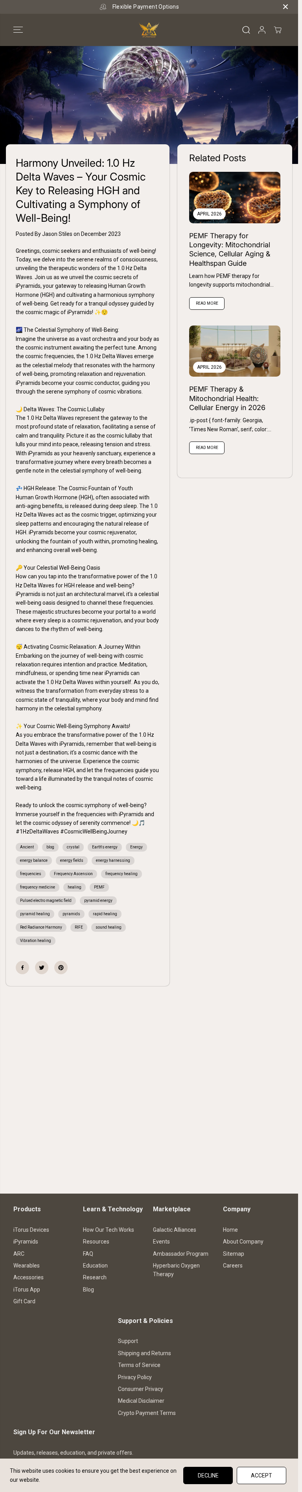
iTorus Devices (31, 1230)
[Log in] (262, 30)
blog (50, 847)
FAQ (88, 1254)
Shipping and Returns (144, 1353)
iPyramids (25, 1241)
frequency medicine (37, 887)
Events (161, 1241)
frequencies (30, 874)
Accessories (28, 1277)
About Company (243, 1241)
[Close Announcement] (285, 6)
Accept (261, 1475)
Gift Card (24, 1301)
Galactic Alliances (174, 1230)
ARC (18, 1254)
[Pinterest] (61, 967)
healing (74, 887)
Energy (136, 847)
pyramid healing (35, 914)
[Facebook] (22, 967)
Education (95, 1265)
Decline (208, 1475)
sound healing (109, 927)
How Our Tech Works (108, 1230)
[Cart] (278, 30)
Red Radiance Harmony (41, 927)
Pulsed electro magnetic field (46, 900)
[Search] (246, 30)
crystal (73, 847)
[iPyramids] (149, 30)
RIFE (79, 927)
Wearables (26, 1265)
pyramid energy (98, 900)
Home (230, 1230)
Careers (233, 1265)
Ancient (27, 847)
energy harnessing (113, 860)
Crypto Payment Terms (147, 1413)
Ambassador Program (180, 1254)
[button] (18, 30)
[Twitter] (41, 967)
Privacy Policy (135, 1377)
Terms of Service (139, 1365)
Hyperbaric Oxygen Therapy (176, 1269)
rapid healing (105, 914)
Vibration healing (35, 940)
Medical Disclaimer (141, 1401)
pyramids (71, 914)
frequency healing (121, 874)
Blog (88, 1289)
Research (95, 1277)
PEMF (99, 887)
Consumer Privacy (140, 1389)
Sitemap (233, 1254)
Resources (96, 1241)
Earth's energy (105, 847)
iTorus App (26, 1289)
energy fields (71, 860)
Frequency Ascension (73, 874)
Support (128, 1341)
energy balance (34, 860)
